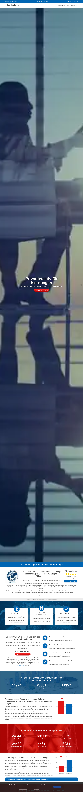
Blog (68, 5)
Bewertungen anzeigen (71, 581)
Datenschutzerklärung (23, 789)
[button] (41, 290)
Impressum (36, 789)
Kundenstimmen (61, 5)
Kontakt (73, 5)
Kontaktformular (20, 665)
